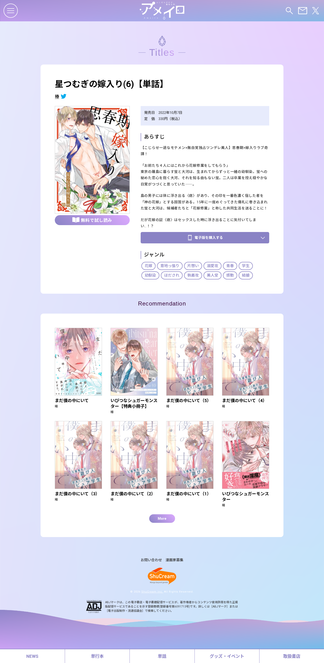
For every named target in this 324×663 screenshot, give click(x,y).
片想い (193, 266)
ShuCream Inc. (152, 591)
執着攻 (193, 275)
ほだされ (171, 275)
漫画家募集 (174, 560)
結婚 (246, 275)
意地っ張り (169, 266)
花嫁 (148, 266)
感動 (230, 275)
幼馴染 (150, 275)
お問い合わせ (151, 560)
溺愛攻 (212, 266)
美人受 (212, 275)
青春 (230, 266)
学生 (246, 266)
